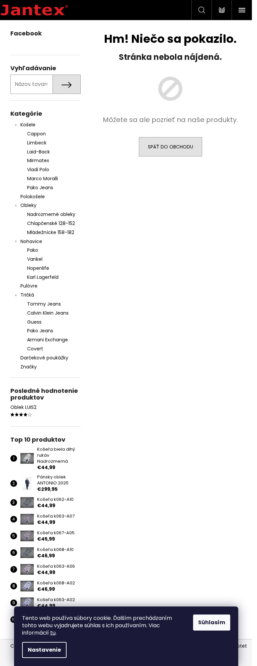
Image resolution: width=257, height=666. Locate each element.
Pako (32, 250)
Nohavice (31, 241)
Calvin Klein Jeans (48, 313)
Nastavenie (44, 650)
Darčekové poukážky (44, 357)
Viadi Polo (38, 169)
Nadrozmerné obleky (51, 214)
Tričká (27, 295)
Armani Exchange (47, 339)
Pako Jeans (40, 187)
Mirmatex (38, 160)
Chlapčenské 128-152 (51, 223)
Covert (35, 348)
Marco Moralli (42, 178)
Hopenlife (38, 268)
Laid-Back (38, 151)
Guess (34, 322)
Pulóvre (28, 286)
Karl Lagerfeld (43, 277)
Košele (27, 124)
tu (53, 633)
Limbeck (37, 142)
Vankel (34, 259)
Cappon (36, 133)
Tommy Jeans (44, 304)
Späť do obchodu (170, 146)
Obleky (28, 205)
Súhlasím (211, 622)
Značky (28, 366)
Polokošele (32, 196)
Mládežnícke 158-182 (50, 232)
